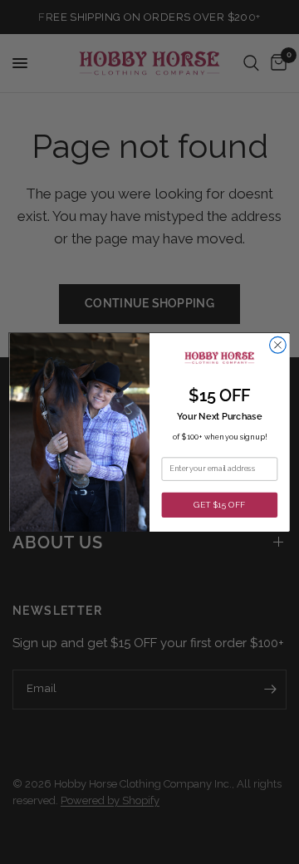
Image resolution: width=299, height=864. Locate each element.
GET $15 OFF (219, 504)
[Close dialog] (278, 344)
